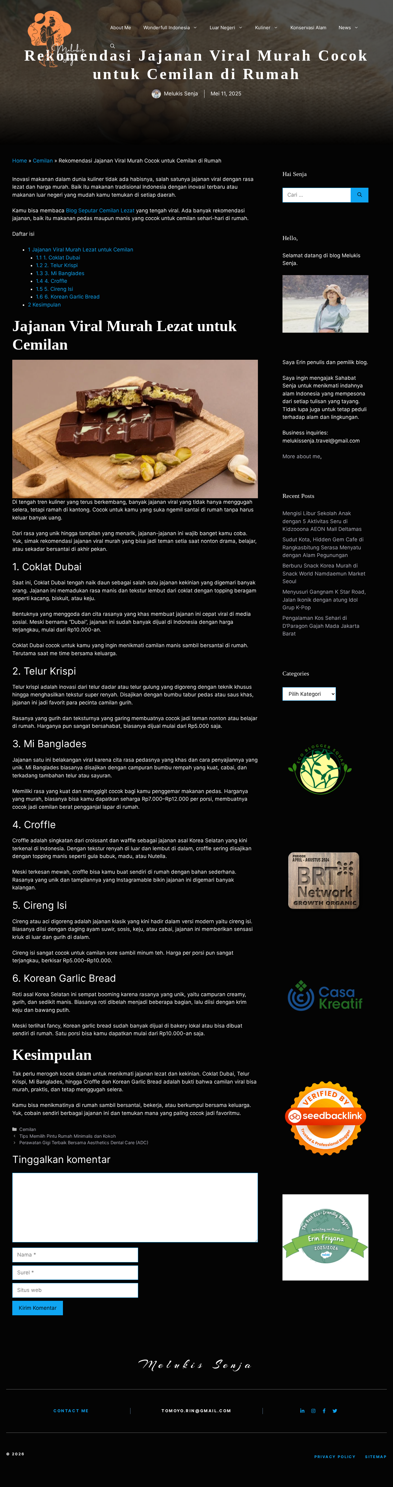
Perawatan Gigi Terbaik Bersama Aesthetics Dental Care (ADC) (83, 1142)
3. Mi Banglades (60, 273)
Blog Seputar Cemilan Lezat (100, 210)
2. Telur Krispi (57, 265)
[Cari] (359, 195)
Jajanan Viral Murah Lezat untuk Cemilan (80, 249)
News (345, 27)
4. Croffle (51, 281)
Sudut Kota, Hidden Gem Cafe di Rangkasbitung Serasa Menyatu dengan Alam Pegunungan (323, 547)
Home (19, 161)
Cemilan (43, 161)
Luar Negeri (222, 27)
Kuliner (262, 27)
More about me (301, 456)
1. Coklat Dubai (58, 258)
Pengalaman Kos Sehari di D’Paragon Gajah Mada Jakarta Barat (321, 626)
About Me (120, 27)
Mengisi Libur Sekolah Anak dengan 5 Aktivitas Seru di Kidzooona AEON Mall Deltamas (322, 521)
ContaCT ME (71, 1410)
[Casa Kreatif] (325, 1040)
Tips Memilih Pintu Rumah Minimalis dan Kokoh (67, 1136)
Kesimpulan (44, 305)
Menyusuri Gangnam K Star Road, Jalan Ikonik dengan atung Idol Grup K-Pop (324, 600)
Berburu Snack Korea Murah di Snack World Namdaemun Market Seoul (323, 573)
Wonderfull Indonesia (166, 27)
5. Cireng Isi (54, 289)
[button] (112, 46)
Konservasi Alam (308, 27)
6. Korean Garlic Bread (68, 297)
